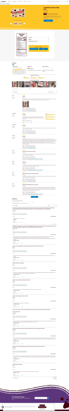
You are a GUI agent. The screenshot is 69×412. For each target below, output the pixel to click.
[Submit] (67, 1)
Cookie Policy (10, 407)
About (29, 1)
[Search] (67, 1)
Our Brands (19, 1)
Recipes (9, 1)
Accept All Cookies (42, 405)
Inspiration (14, 1)
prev (11, 23)
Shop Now (48, 20)
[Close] (53, 405)
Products (25, 1)
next (24, 23)
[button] (3, 407)
